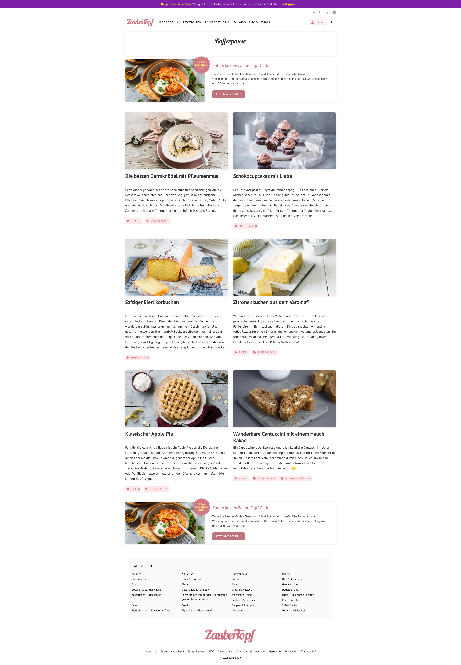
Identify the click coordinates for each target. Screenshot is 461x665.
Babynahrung (239, 574)
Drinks (135, 584)
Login (319, 22)
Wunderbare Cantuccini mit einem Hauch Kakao (278, 437)
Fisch (185, 584)
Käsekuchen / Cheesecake (146, 594)
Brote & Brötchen (192, 579)
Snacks (186, 605)
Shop (253, 22)
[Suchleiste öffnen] (333, 22)
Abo (242, 22)
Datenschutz (225, 651)
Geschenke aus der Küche (146, 589)
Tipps (265, 22)
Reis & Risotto (290, 600)
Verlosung (237, 610)
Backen (243, 352)
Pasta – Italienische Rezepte (298, 594)
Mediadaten (177, 651)
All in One (187, 574)
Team (164, 651)
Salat (134, 605)
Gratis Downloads (242, 589)
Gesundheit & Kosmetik (195, 589)
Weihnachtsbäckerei (298, 478)
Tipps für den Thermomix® (197, 610)
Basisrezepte (139, 579)
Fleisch (236, 584)
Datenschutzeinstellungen (250, 651)
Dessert (136, 221)
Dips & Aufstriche (292, 579)
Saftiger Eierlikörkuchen (152, 302)
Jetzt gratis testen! (228, 94)
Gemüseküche (290, 584)
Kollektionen (189, 22)
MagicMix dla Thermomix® (300, 651)
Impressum (151, 651)
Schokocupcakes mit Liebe (262, 175)
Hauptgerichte (290, 589)
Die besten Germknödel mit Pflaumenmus (171, 175)
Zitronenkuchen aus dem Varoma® (271, 302)
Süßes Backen (159, 221)
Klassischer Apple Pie (149, 433)
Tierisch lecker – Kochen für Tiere (151, 610)
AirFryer (136, 574)
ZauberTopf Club (220, 22)
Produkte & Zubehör (243, 600)
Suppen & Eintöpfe (243, 605)
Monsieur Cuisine (242, 594)
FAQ (211, 651)
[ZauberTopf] (141, 22)
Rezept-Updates (196, 651)
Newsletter (275, 651)
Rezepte (166, 22)
